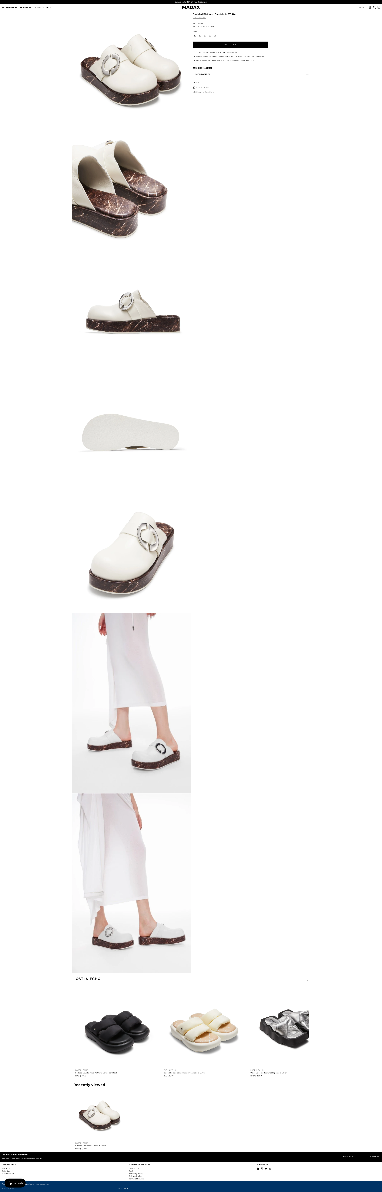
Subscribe (374, 1156)
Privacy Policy (135, 1176)
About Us (6, 1168)
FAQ (131, 1171)
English (361, 7)
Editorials (6, 1171)
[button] (374, 7)
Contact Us (134, 1168)
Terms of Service (136, 1179)
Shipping (196, 26)
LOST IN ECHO (199, 17)
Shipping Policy (136, 1173)
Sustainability (8, 1173)
